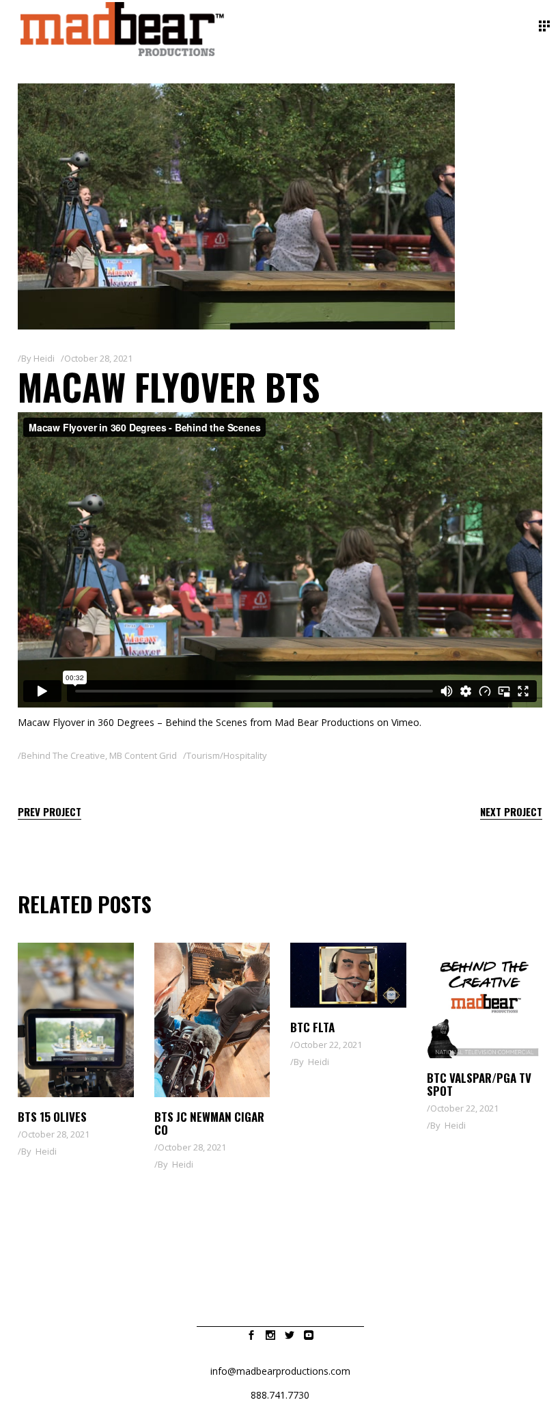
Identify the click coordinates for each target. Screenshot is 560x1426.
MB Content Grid (143, 755)
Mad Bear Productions (324, 722)
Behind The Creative (63, 755)
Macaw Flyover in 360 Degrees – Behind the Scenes (132, 722)
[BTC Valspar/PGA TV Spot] (485, 1001)
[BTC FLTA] (348, 975)
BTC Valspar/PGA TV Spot (479, 1084)
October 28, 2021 (98, 358)
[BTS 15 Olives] (76, 1020)
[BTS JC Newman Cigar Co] (212, 1020)
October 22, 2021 (328, 1044)
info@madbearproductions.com (280, 1370)
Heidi (44, 358)
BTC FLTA (312, 1027)
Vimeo (405, 722)
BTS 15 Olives (52, 1116)
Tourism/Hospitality (226, 755)
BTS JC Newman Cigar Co (209, 1123)
